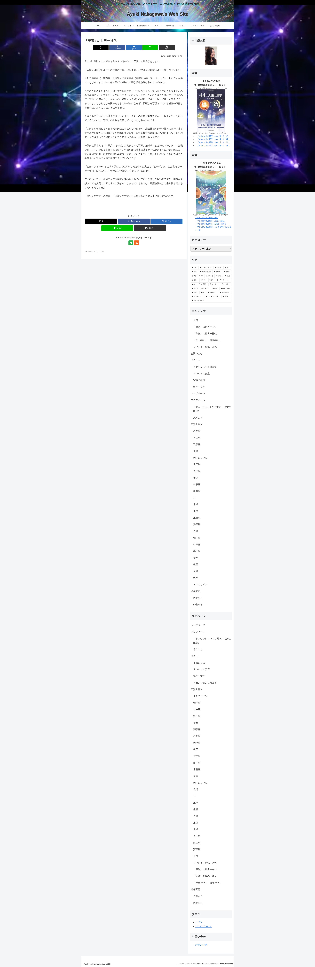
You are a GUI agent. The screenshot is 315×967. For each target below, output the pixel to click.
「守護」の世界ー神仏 (205, 333)
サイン (198, 922)
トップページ (198, 393)
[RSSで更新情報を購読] (136, 242)
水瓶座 (196, 517)
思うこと (198, 417)
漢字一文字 (199, 387)
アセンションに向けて (205, 367)
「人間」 (195, 320)
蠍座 (195, 564)
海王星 (196, 524)
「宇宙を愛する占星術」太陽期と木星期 (210, 224)
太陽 (195, 477)
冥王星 (196, 437)
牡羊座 (196, 544)
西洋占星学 (197, 424)
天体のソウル (200, 457)
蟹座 (195, 557)
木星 (195, 504)
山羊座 (196, 491)
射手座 (196, 484)
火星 (195, 531)
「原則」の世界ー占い (205, 326)
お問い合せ (197, 353)
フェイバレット (203, 926)
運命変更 (195, 591)
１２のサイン (200, 584)
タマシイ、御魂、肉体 (205, 347)
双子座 (196, 444)
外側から (198, 604)
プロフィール (198, 400)
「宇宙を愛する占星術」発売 (206, 218)
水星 (195, 511)
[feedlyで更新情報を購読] (130, 242)
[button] (167, 47)
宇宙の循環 (199, 380)
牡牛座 (196, 537)
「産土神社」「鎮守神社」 (207, 340)
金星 (195, 571)
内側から (198, 597)
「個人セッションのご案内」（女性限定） (212, 409)
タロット (195, 360)
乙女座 (196, 431)
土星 (195, 451)
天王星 (196, 464)
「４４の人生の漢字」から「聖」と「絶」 (213, 136)
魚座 (195, 578)
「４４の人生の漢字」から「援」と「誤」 (213, 139)
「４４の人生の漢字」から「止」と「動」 (213, 142)
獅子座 (196, 551)
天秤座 (196, 471)
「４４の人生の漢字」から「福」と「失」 (213, 145)
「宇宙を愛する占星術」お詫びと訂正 (210, 221)
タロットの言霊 (201, 373)
